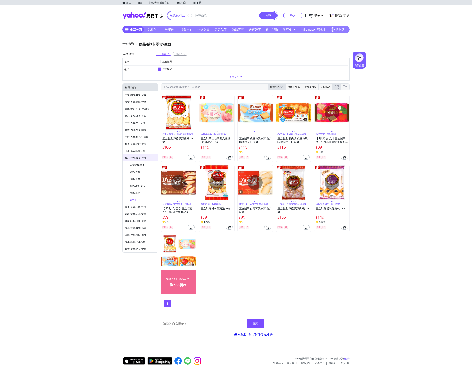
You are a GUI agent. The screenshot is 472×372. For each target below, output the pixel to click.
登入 (293, 15)
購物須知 (305, 363)
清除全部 (180, 53)
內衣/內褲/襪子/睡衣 (135, 130)
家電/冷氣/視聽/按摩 (135, 102)
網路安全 (319, 363)
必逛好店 (255, 29)
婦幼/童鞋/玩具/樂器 (135, 214)
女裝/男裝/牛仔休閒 (135, 123)
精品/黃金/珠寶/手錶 (135, 116)
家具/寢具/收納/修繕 (135, 228)
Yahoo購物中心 (142, 15)
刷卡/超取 (272, 29)
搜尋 (255, 323)
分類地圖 (345, 363)
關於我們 (292, 363)
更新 (346, 358)
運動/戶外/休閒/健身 (135, 235)
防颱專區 (238, 29)
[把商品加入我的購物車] (191, 157)
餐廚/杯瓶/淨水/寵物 (135, 221)
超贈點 (340, 29)
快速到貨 (203, 29)
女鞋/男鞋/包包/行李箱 (137, 137)
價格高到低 (310, 87)
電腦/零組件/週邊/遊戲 (137, 109)
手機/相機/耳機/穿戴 (135, 95)
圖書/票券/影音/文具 (135, 249)
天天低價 (221, 29)
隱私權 (332, 363)
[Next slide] (193, 112)
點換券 (152, 29)
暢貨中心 (186, 29)
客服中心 (278, 363)
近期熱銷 (325, 87)
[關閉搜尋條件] (188, 15)
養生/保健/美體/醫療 (135, 207)
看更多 (287, 29)
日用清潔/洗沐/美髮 (135, 151)
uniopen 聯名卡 (316, 29)
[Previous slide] (163, 112)
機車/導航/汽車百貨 (135, 242)
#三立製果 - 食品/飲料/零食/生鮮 (253, 334)
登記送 (169, 29)
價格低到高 (294, 87)
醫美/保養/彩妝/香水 (135, 144)
